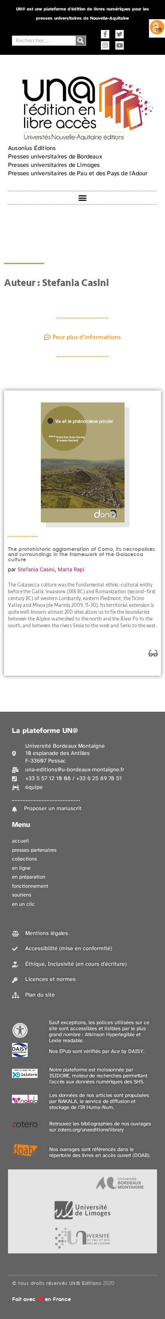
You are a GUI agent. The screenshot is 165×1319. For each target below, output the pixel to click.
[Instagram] (105, 45)
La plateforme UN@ (45, 731)
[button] (82, 197)
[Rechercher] (81, 40)
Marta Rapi (71, 569)
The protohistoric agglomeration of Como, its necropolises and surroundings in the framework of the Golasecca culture (81, 554)
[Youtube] (119, 45)
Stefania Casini (36, 569)
